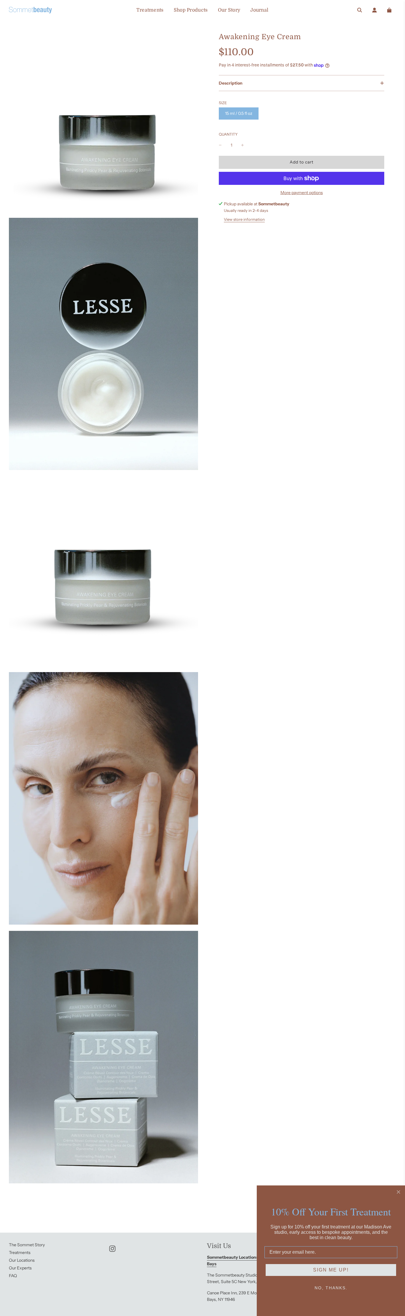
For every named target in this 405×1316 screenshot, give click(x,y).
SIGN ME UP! (331, 1269)
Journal (259, 10)
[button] (301, 83)
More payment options (301, 192)
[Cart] (389, 10)
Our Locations (22, 1260)
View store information (244, 219)
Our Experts (20, 1268)
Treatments (150, 10)
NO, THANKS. (331, 1287)
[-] (220, 145)
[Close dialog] (398, 1192)
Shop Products (191, 10)
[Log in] (374, 10)
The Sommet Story (27, 1244)
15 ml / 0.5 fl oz (238, 113)
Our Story (229, 10)
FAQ (13, 1275)
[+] (242, 145)
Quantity (228, 134)
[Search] (359, 10)
